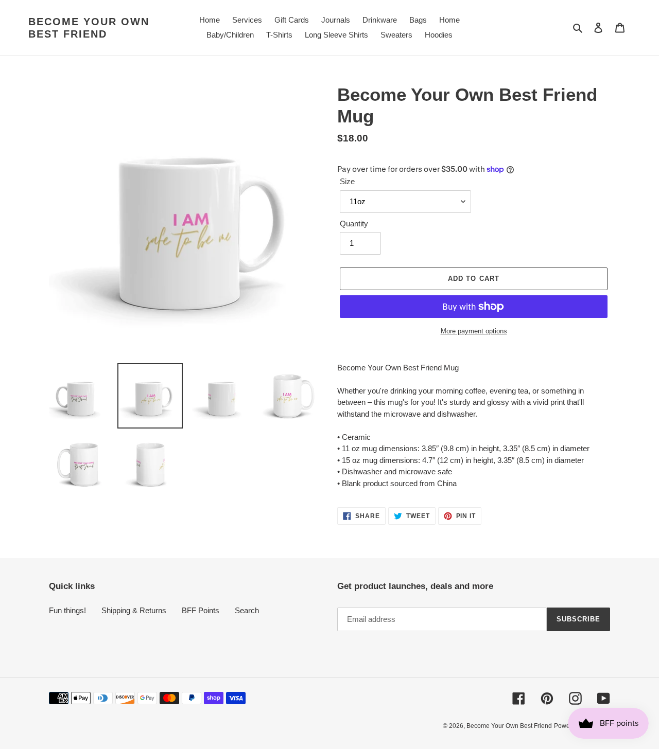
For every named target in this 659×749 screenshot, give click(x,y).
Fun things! (67, 610)
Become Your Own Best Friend (88, 28)
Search (247, 610)
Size (347, 181)
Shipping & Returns (133, 610)
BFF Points (200, 610)
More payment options (474, 331)
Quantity (354, 223)
